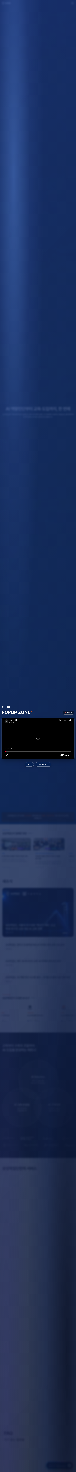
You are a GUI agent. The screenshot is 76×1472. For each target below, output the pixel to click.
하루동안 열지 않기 (42, 764)
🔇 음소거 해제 (68, 712)
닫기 (28, 764)
